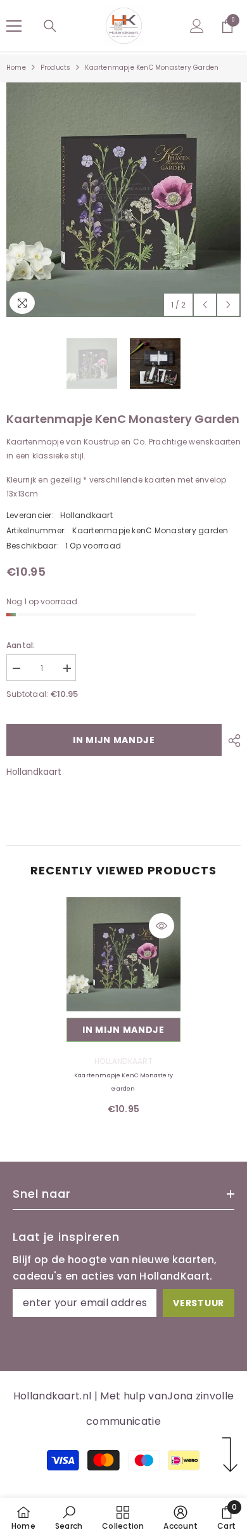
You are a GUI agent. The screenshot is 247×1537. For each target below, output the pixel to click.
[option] (123, 199)
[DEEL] (231, 740)
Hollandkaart (86, 515)
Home (16, 67)
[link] (69, 1517)
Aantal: (20, 645)
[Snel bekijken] (161, 925)
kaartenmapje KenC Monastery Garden (123, 1082)
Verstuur (198, 1303)
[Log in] (197, 26)
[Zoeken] (50, 26)
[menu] (14, 26)
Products (56, 67)
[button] (205, 305)
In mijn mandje (114, 740)
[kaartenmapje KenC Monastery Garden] (123, 954)
